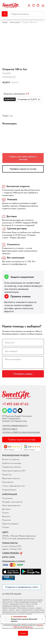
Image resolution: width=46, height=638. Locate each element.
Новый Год (6, 474)
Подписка (6, 520)
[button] (29, 5)
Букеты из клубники (10, 459)
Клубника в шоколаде (11, 463)
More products (15, 22)
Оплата (5, 512)
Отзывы (5, 527)
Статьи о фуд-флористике (13, 486)
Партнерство (7, 482)
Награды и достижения (12, 502)
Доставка (6, 509)
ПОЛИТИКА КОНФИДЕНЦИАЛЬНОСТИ (14, 425)
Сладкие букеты (9, 489)
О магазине (7, 498)
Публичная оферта (9, 429)
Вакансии (6, 516)
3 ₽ (27, 93)
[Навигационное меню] (43, 5)
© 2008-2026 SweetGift (11, 594)
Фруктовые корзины (11, 478)
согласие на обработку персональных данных (21, 432)
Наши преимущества (11, 505)
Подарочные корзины (11, 467)
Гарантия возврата (10, 523)
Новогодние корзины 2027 (13, 470)
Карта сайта (8, 557)
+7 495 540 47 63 (15, 404)
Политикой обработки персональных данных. (28, 625)
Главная (5, 22)
